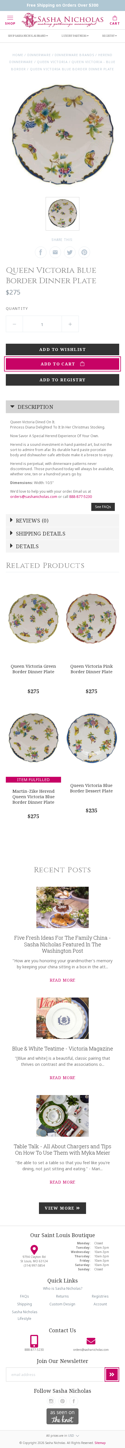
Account (100, 1304)
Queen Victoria (52, 62)
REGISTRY (108, 36)
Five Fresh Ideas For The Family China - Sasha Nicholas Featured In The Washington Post (62, 944)
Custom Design (62, 1304)
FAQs (24, 1296)
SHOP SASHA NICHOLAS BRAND (27, 36)
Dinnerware (39, 55)
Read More (63, 980)
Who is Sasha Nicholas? (62, 1288)
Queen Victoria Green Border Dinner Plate (33, 668)
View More (60, 1208)
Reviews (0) (32, 520)
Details (27, 546)
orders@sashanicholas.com (33, 496)
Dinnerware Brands (74, 55)
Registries (100, 1296)
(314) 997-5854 (34, 1265)
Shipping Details (40, 533)
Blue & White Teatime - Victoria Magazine (62, 1048)
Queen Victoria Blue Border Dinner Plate (72, 69)
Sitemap (100, 1443)
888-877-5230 (80, 496)
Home (17, 55)
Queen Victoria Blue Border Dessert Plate (91, 788)
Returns (62, 1296)
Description (34, 406)
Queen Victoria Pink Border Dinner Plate (91, 668)
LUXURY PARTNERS (74, 36)
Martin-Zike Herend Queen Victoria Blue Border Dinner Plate (33, 796)
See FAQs (103, 506)
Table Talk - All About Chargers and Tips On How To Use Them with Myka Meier (62, 1149)
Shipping (24, 1304)
